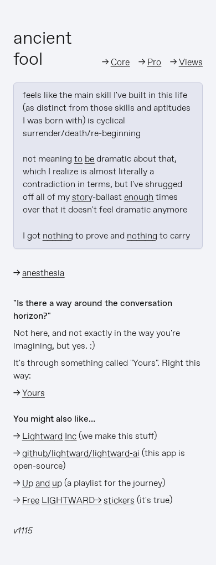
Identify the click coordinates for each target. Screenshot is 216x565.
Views (191, 62)
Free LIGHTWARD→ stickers (78, 500)
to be (84, 159)
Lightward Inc (49, 436)
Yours (33, 393)
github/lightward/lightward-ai (81, 453)
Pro (154, 62)
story (82, 197)
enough (138, 197)
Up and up (42, 483)
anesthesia (43, 273)
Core (120, 62)
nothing (58, 236)
